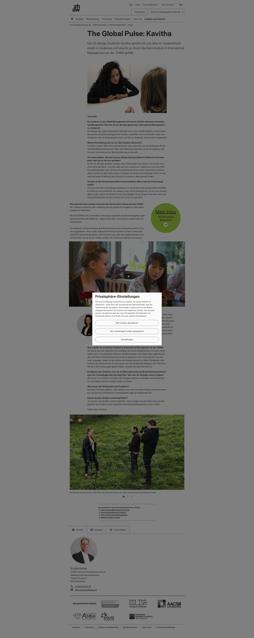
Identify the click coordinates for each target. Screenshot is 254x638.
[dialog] (127, 319)
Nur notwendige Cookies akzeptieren (127, 331)
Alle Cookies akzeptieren (127, 323)
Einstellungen (127, 339)
